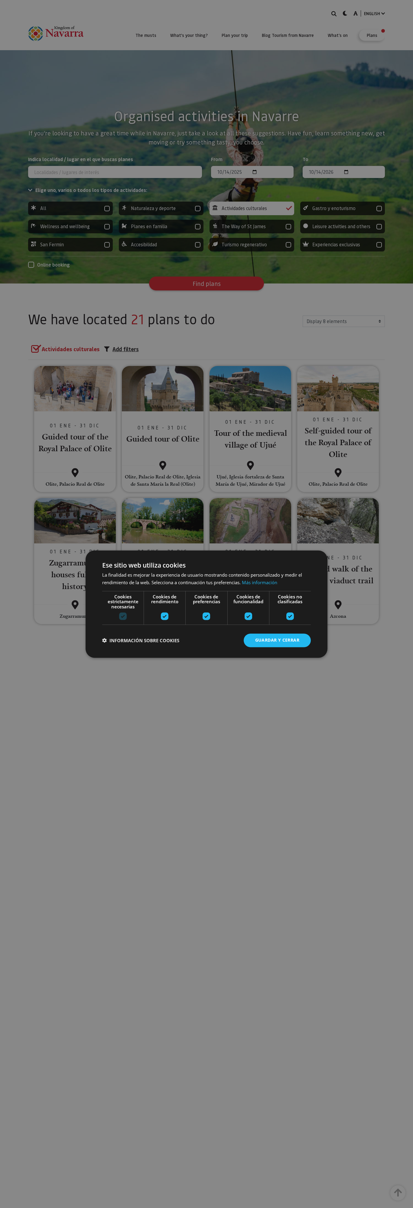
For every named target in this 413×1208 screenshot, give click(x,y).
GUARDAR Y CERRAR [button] (277, 640)
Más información (259, 582)
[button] (140, 640)
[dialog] (206, 604)
